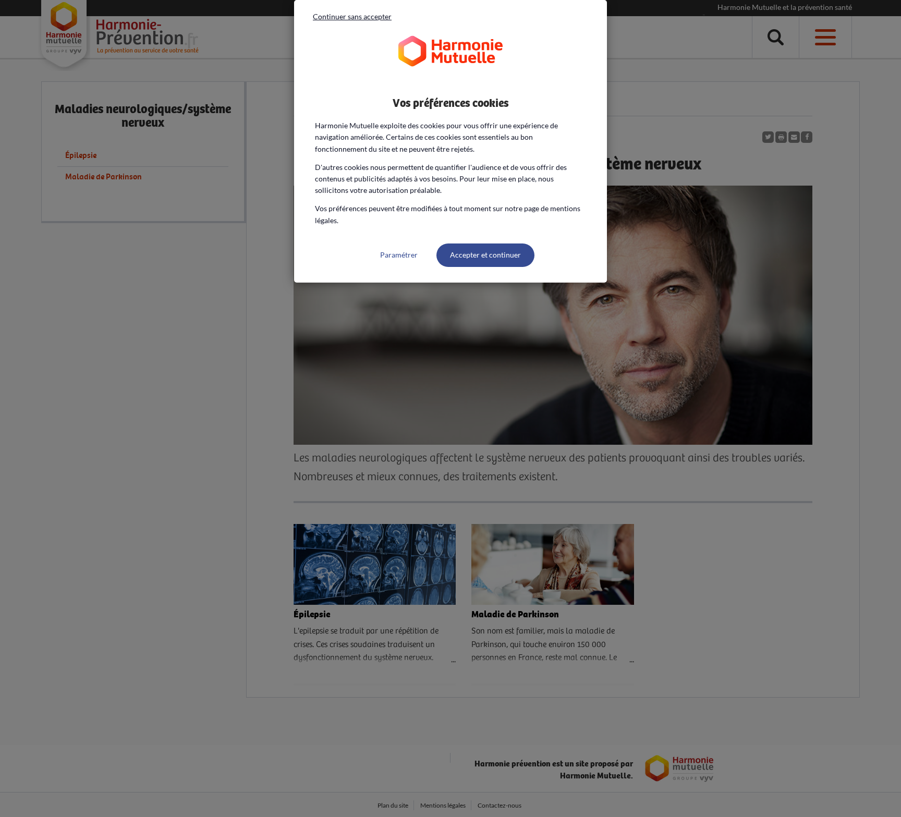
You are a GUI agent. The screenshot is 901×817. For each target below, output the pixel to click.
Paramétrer (399, 254)
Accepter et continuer (485, 254)
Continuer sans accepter (352, 16)
